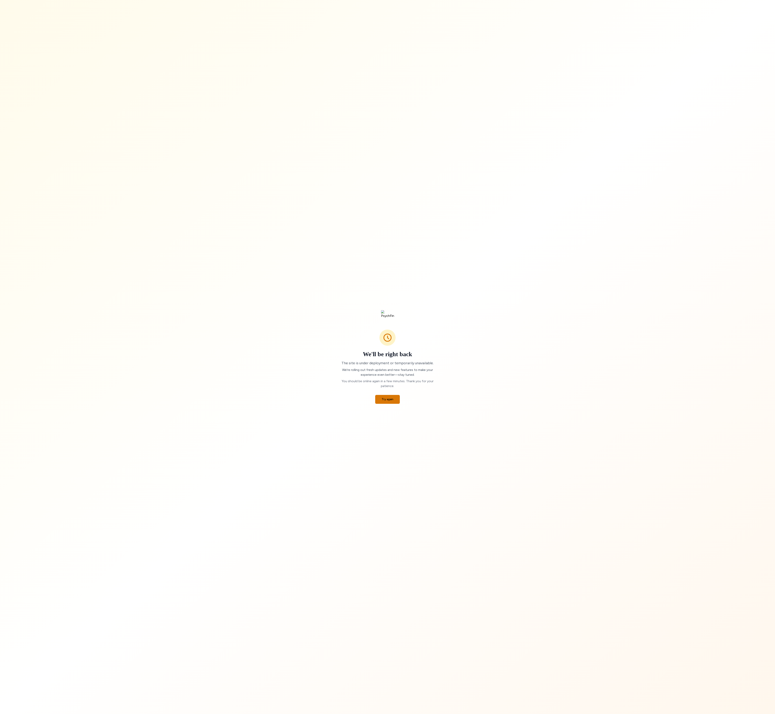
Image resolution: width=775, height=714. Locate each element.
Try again (387, 399)
